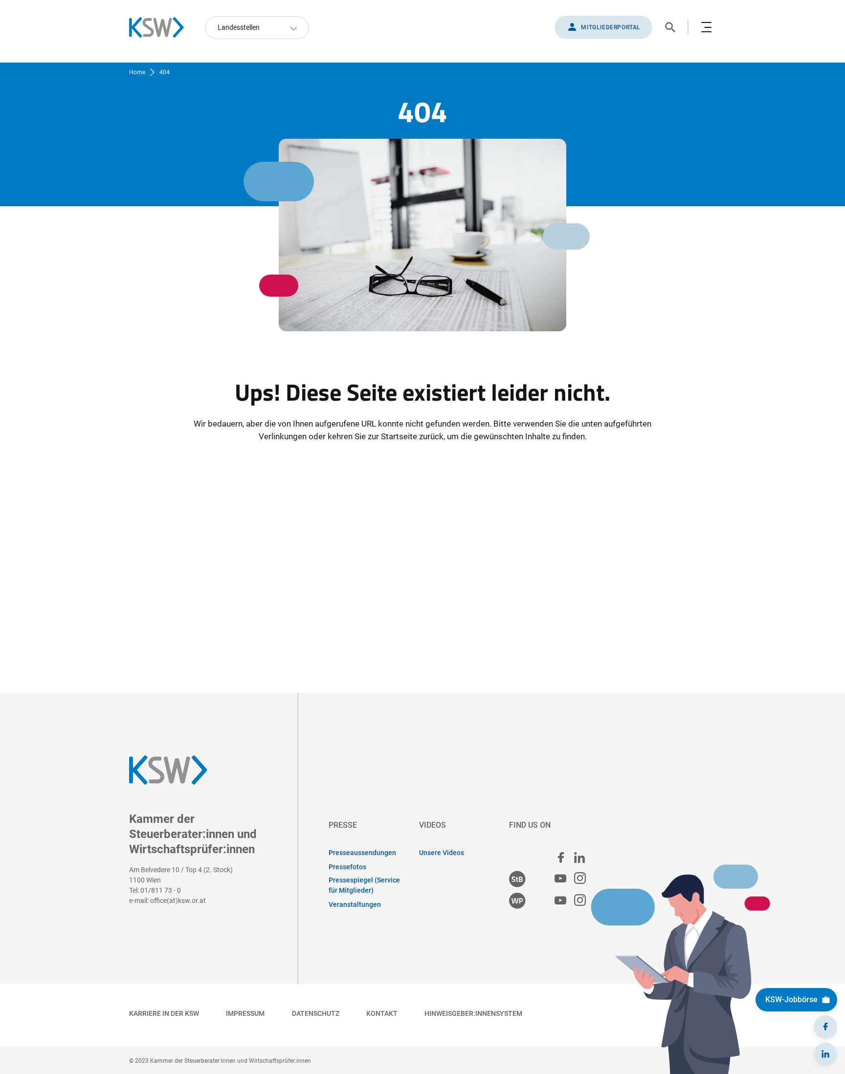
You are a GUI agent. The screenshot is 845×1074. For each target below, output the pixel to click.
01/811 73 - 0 (160, 890)
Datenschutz (315, 1013)
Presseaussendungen (362, 853)
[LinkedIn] (825, 1054)
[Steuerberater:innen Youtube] (560, 878)
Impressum (245, 1013)
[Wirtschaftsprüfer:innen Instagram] (580, 900)
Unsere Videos (441, 853)
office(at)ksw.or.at (178, 900)
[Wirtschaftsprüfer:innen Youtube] (560, 900)
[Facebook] (825, 1027)
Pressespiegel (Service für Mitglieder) (364, 885)
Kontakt (382, 1013)
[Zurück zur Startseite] (161, 27)
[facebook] (561, 857)
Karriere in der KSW (164, 1013)
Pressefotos (347, 867)
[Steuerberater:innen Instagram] (580, 878)
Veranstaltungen (355, 904)
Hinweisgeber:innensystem (473, 1013)
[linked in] (579, 857)
